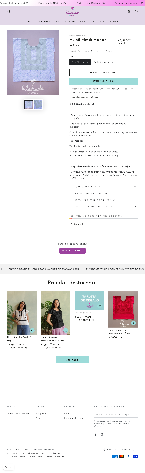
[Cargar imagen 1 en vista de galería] (28, 104)
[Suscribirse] (136, 414)
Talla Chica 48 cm (80, 62)
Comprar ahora (103, 81)
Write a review (72, 250)
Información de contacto (54, 457)
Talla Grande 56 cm (103, 62)
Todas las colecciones (18, 413)
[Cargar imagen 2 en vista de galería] (38, 104)
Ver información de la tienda (85, 97)
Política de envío (35, 457)
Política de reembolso (35, 453)
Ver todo (72, 360)
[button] (8, 11)
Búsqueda (41, 413)
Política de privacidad (55, 453)
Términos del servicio (18, 457)
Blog (38, 418)
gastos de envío (78, 51)
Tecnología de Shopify (15, 453)
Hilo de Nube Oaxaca (77, 35)
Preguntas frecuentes (75, 418)
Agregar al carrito (104, 73)
